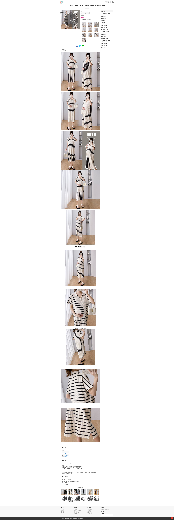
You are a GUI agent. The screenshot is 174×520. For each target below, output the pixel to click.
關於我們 (62, 509)
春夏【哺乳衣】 (104, 27)
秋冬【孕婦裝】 (77, 513)
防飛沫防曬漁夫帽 (104, 29)
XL (85, 13)
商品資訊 (87, 7)
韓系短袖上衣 (103, 16)
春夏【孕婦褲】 (104, 25)
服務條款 (89, 511)
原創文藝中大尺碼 (104, 38)
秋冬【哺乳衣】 (104, 45)
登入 (92, 509)
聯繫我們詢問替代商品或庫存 (86, 19)
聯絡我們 (62, 510)
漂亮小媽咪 (64, 518)
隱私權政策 (89, 512)
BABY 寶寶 (103, 47)
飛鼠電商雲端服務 (80, 518)
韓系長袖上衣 (103, 34)
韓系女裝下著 (103, 36)
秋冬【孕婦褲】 (104, 43)
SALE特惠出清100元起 (105, 13)
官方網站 (62, 511)
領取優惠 (111, 515)
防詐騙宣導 (89, 515)
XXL (88, 13)
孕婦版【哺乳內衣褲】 (105, 31)
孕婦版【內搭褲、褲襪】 (105, 40)
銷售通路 (62, 512)
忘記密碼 (89, 510)
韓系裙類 (103, 20)
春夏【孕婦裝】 (77, 511)
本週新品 (75, 509)
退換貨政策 (89, 513)
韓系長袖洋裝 (103, 22)
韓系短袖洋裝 (103, 18)
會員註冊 (89, 509)
